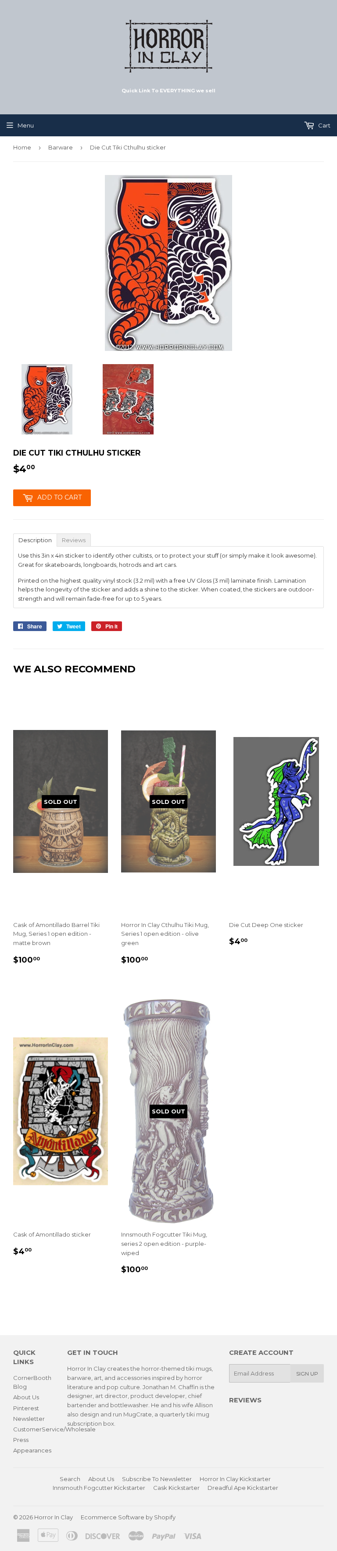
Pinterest (26, 1408)
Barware (60, 147)
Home (22, 147)
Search (70, 1478)
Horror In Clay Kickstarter (235, 1478)
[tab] (35, 539)
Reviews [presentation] (74, 540)
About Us (26, 1397)
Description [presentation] (35, 540)
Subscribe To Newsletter (157, 1478)
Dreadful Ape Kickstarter (243, 1487)
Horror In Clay (53, 1517)
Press (21, 1439)
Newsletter (29, 1418)
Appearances (32, 1450)
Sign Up (307, 1373)
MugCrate (137, 1414)
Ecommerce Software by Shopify (128, 1517)
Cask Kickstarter (176, 1487)
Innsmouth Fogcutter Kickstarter (99, 1487)
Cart (323, 125)
